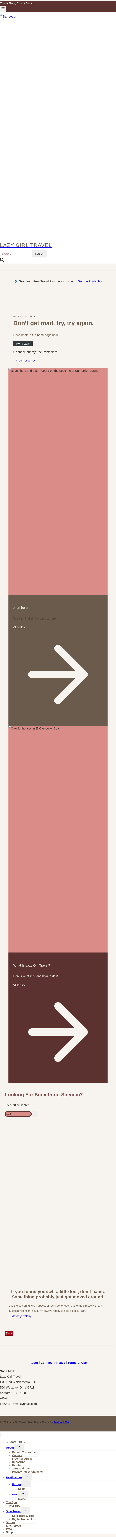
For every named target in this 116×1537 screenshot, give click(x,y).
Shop (9, 1532)
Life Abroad (13, 1525)
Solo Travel (13, 1511)
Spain (22, 1488)
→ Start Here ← (16, 1441)
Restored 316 (61, 1422)
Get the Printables (90, 281)
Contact (46, 1362)
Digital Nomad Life (24, 1519)
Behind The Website (25, 1452)
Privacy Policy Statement (28, 1471)
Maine (22, 1499)
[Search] (35, 1114)
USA (15, 1494)
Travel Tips (13, 1505)
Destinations (14, 1477)
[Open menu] (3, 9)
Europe (16, 1484)
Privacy (59, 1362)
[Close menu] (0, 1435)
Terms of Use (77, 1362)
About (33, 1362)
